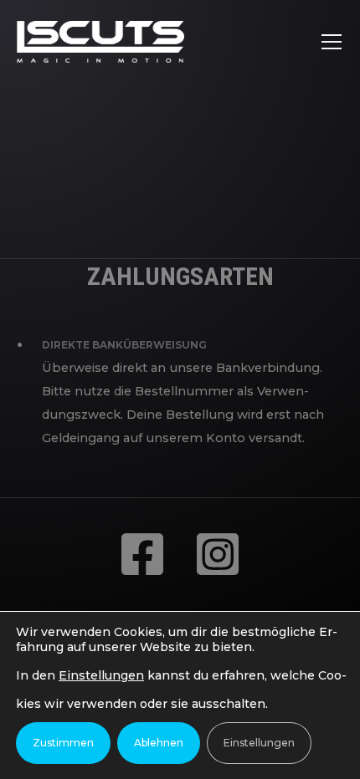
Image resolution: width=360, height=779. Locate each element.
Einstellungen (101, 675)
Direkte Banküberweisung (124, 345)
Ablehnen (158, 742)
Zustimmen (63, 742)
